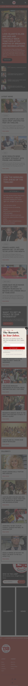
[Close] (26, 328)
